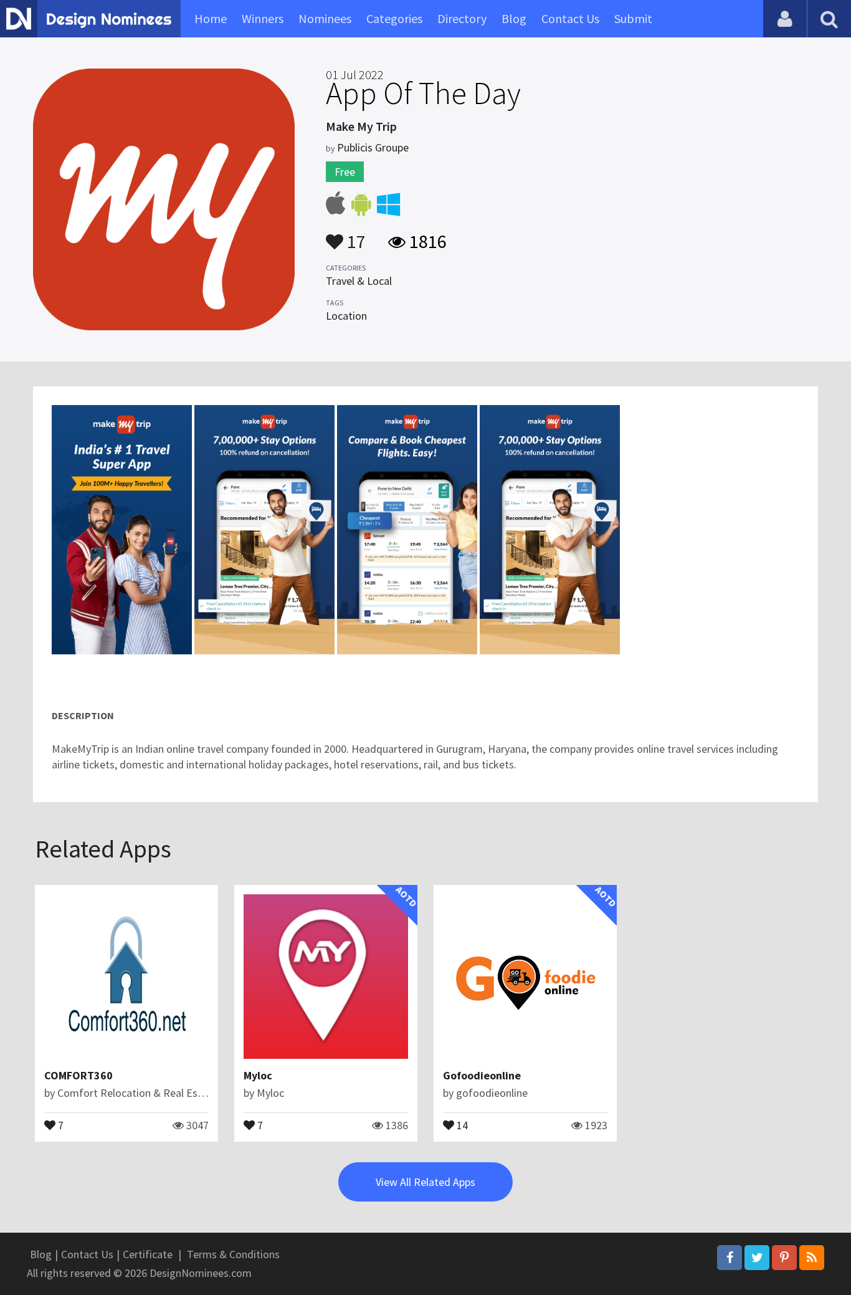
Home (210, 18)
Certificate (148, 1254)
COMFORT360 (78, 1075)
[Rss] (811, 1257)
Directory (462, 18)
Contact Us (570, 18)
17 (354, 235)
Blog (514, 18)
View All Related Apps (425, 1182)
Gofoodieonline (482, 1075)
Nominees (324, 18)
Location (346, 315)
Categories (394, 18)
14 (461, 1124)
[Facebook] (729, 1257)
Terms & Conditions (233, 1254)
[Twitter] (756, 1257)
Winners (262, 18)
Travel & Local (359, 281)
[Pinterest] (784, 1257)
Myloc (258, 1075)
